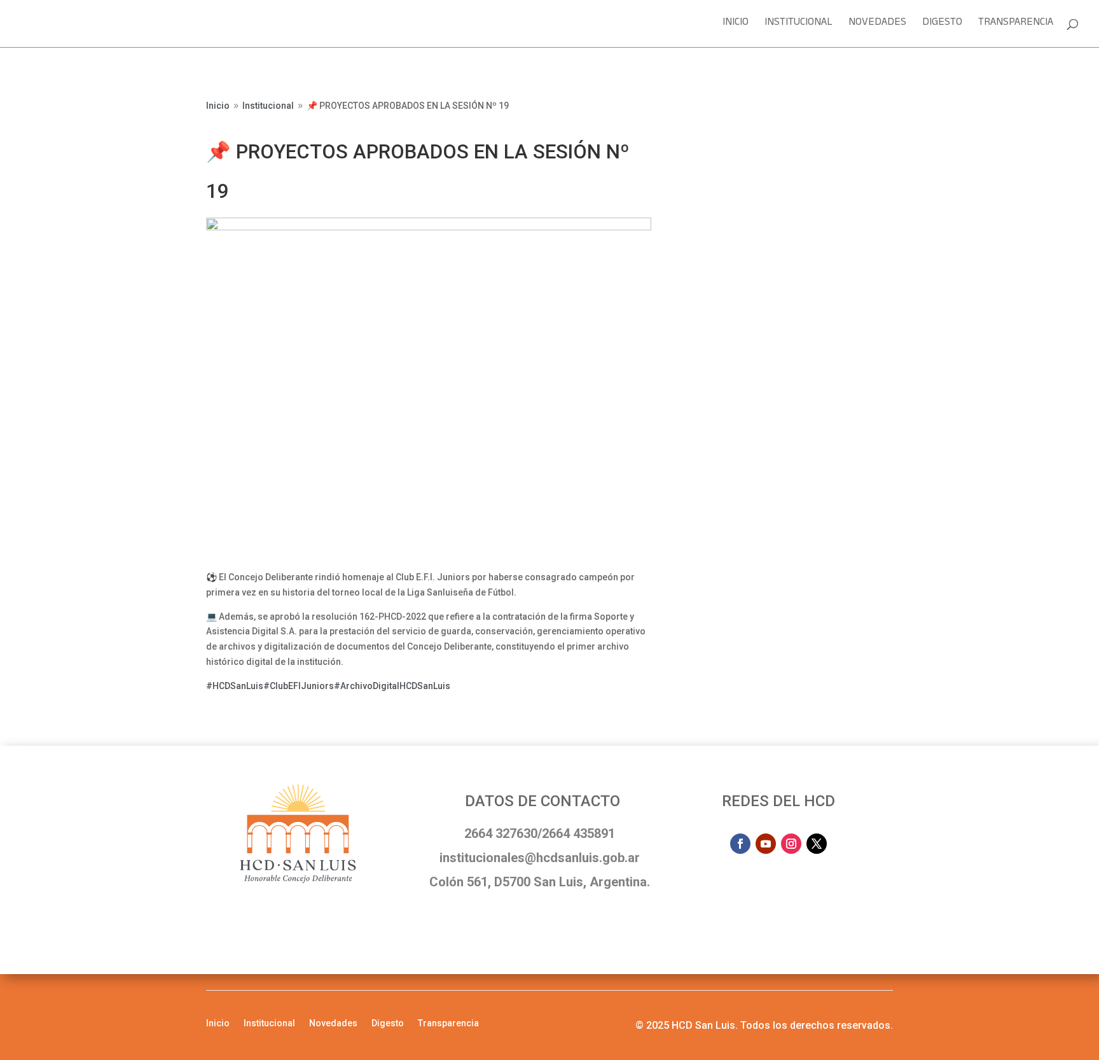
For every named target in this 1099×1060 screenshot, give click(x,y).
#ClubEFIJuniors (298, 686)
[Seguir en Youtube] (766, 843)
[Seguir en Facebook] (740, 843)
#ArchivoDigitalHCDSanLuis (392, 686)
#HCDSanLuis (234, 686)
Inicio (735, 25)
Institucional (798, 25)
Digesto (942, 25)
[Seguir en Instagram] (791, 843)
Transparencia (1015, 25)
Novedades (877, 25)
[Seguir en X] (816, 843)
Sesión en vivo (740, 110)
